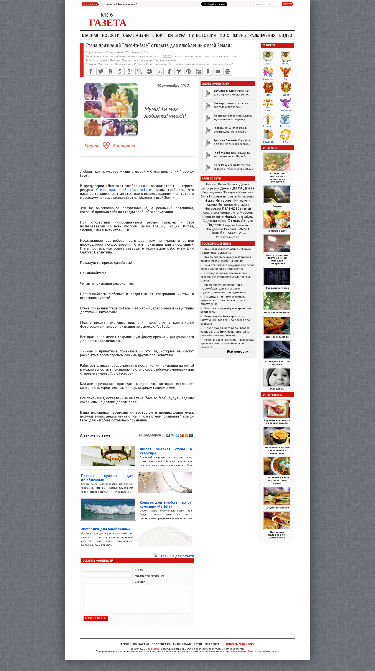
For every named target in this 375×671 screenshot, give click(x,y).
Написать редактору (239, 644)
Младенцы (277, 388)
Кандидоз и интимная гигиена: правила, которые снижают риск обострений (223, 300)
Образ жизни (136, 35)
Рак (286, 79)
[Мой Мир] (191, 435)
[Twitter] (100, 71)
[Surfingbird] (178, 71)
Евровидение (212, 192)
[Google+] (130, 71)
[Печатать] (227, 71)
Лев (268, 95)
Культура (177, 35)
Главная (90, 35)
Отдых (233, 220)
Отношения (129, 60)
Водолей (268, 141)
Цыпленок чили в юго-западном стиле (277, 480)
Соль (242, 233)
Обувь (248, 217)
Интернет (224, 200)
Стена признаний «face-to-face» (124, 190)
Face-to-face (100, 60)
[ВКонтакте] (110, 71)
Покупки (242, 225)
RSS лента (212, 644)
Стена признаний (165, 60)
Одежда (209, 221)
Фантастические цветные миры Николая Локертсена (277, 259)
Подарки (214, 225)
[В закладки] (208, 71)
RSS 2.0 (167, 56)
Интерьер (212, 208)
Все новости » (239, 351)
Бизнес (211, 184)
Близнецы (268, 79)
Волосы (232, 184)
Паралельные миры (277, 312)
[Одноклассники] (120, 71)
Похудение (214, 229)
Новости (109, 4)
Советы (231, 233)
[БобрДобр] (198, 71)
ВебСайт (140, 582)
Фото (224, 35)
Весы (268, 110)
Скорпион (285, 110)
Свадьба (217, 233)
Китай (246, 208)
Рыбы (285, 141)
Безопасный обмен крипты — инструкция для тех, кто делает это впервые (225, 320)
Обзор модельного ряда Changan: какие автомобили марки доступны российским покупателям (225, 331)
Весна (222, 184)
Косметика (211, 212)
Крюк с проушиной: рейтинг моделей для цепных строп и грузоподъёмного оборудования (223, 288)
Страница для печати (176, 556)
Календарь (232, 208)
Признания (145, 60)
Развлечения (262, 35)
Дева (286, 95)
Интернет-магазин (233, 204)
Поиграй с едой (277, 230)
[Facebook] (91, 71)
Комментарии (126, 4)
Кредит (225, 212)
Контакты (140, 644)
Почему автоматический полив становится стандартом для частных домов (226, 276)
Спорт (158, 35)
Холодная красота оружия (277, 362)
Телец (285, 63)
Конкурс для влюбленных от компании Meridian (166, 504)
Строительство (227, 237)
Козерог (285, 126)
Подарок (229, 225)
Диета (249, 188)
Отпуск (247, 221)
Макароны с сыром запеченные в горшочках (277, 450)
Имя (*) (139, 569)
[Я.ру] (169, 71)
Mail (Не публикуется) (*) (149, 575)
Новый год (234, 216)
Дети (237, 188)
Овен (268, 63)
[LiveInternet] (159, 71)
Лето (235, 212)
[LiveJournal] (139, 71)
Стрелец (268, 126)
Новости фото (213, 217)
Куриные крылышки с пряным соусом (277, 421)
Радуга (277, 206)
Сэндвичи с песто (277, 507)
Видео (285, 35)
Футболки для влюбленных (106, 529)
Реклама (230, 229)
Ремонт (243, 229)
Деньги (225, 188)
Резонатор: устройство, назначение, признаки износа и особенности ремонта (227, 343)
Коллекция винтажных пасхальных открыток (277, 177)
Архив (125, 644)
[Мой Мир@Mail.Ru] (149, 71)
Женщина (230, 192)
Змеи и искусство (277, 336)
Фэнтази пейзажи (277, 287)
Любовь (115, 60)
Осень (222, 221)
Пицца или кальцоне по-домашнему (277, 535)
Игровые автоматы (223, 196)
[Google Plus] (182, 435)
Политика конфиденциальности (176, 644)
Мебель (246, 212)
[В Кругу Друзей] (188, 71)
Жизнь (239, 35)
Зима (204, 196)
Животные (245, 192)
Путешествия (202, 35)
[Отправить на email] (218, 71)
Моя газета (152, 649)
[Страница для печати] (155, 556)
